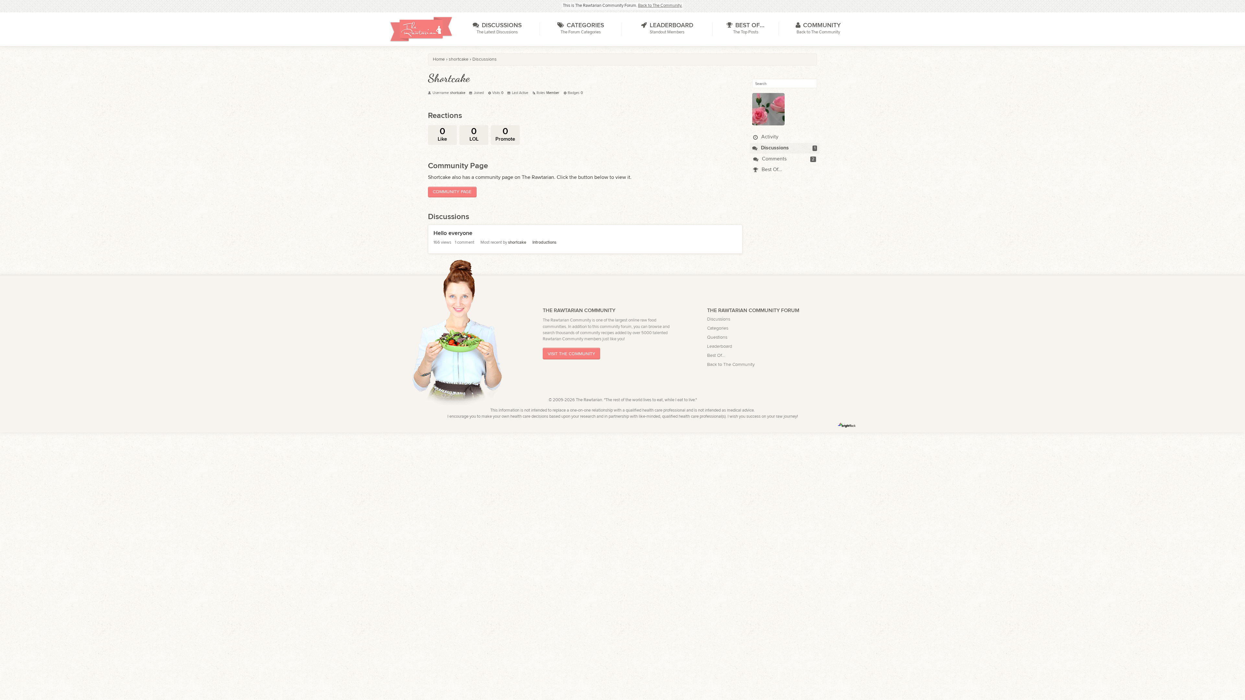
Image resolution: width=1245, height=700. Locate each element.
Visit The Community (571, 353)
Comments (774, 159)
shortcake (517, 242)
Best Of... (771, 170)
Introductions (544, 242)
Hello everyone (452, 233)
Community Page (452, 191)
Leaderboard (719, 346)
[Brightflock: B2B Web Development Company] (847, 425)
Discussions (774, 148)
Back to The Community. (660, 5)
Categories (717, 328)
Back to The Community (731, 364)
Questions (717, 337)
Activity (769, 137)
